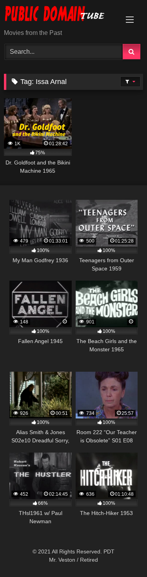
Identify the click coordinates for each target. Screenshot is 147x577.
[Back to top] (122, 553)
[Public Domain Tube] (60, 15)
